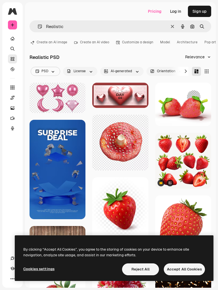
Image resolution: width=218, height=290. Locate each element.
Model (165, 42)
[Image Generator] (12, 107)
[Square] (206, 71)
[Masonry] (196, 71)
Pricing (155, 11)
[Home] (12, 38)
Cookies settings (38, 268)
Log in (175, 11)
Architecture (187, 42)
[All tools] (12, 87)
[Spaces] (12, 97)
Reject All (140, 269)
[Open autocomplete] (37, 26)
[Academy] (12, 268)
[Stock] (12, 58)
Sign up (199, 11)
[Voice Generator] (12, 128)
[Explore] (12, 69)
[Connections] (12, 258)
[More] (12, 278)
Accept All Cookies (184, 269)
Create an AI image (52, 42)
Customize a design (137, 42)
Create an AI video (94, 42)
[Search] (12, 48)
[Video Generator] (12, 118)
